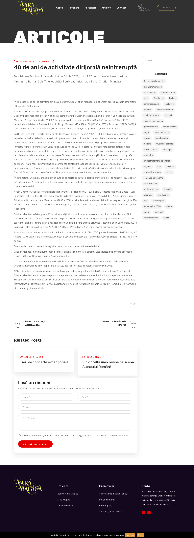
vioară (146, 212)
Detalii (140, 535)
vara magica (158, 201)
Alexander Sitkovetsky (154, 81)
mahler (147, 138)
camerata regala (151, 104)
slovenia (167, 189)
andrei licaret (150, 92)
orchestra (148, 155)
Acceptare (130, 535)
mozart (147, 144)
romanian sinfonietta (153, 178)
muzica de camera (164, 144)
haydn (146, 132)
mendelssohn (162, 138)
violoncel (159, 212)
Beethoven (159, 98)
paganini (147, 166)
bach (146, 98)
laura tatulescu (162, 132)
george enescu (170, 127)
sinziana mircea (151, 189)
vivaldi (166, 218)
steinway (148, 195)
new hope (167, 149)
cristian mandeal (151, 115)
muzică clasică (150, 149)
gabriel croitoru (151, 127)
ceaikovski (169, 104)
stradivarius (163, 195)
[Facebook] (143, 512)
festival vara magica (153, 121)
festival (168, 115)
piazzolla (170, 166)
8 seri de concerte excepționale (43, 362)
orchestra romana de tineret (157, 161)
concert (147, 110)
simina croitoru (151, 183)
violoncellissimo (151, 218)
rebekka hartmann (152, 172)
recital (169, 172)
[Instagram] (149, 512)
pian (159, 166)
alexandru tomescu (153, 87)
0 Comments (45, 61)
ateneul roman (168, 92)
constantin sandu (165, 110)
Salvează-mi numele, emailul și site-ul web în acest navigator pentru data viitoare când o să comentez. (76, 435)
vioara (169, 206)
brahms (172, 98)
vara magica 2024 (152, 206)
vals (145, 201)
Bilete (166, 8)
